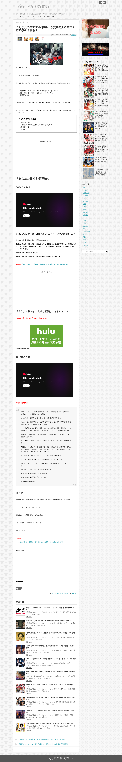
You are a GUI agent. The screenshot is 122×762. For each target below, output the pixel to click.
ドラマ (39, 17)
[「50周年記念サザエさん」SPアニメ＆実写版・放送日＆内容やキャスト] (20, 702)
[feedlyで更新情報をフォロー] (100, 3)
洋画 (84, 223)
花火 (84, 234)
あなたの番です (56, 593)
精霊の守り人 (87, 231)
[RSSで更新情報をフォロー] (104, 3)
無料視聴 (65, 593)
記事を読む (29, 617)
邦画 (84, 242)
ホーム (16, 17)
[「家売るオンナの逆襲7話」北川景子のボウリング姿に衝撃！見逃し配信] (20, 650)
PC (84, 187)
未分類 (85, 215)
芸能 (48, 17)
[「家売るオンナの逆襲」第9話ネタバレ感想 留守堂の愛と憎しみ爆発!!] (20, 715)
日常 (52, 17)
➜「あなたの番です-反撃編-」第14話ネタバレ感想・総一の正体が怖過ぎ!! (39, 542)
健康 (84, 204)
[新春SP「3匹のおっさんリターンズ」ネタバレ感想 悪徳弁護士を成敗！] (20, 612)
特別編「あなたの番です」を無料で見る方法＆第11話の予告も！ (49, 620)
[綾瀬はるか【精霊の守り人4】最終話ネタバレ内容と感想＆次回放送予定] (20, 676)
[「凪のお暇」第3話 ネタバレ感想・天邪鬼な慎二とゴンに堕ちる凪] (20, 728)
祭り (84, 228)
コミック (28, 17)
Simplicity (66, 757)
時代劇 (85, 212)
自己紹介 (22, 17)
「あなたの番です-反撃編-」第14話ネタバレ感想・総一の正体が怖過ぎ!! (45, 264)
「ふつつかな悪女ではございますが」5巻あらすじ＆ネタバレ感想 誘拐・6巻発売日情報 (102, 92)
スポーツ (86, 195)
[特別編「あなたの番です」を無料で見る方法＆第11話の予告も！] (20, 625)
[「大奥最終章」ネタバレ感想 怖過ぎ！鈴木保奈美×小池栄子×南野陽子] (20, 637)
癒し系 (85, 226)
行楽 (44, 17)
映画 (34, 17)
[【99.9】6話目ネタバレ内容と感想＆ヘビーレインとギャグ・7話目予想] (20, 663)
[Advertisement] (46, 156)
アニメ (85, 190)
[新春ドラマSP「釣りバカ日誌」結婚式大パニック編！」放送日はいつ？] (20, 689)
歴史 (84, 220)
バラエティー (87, 201)
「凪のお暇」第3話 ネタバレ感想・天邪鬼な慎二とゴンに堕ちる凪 (50, 723)
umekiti (73, 593)
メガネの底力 (58, 759)
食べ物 (85, 245)
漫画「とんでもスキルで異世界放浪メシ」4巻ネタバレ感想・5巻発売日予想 (43, 744)
